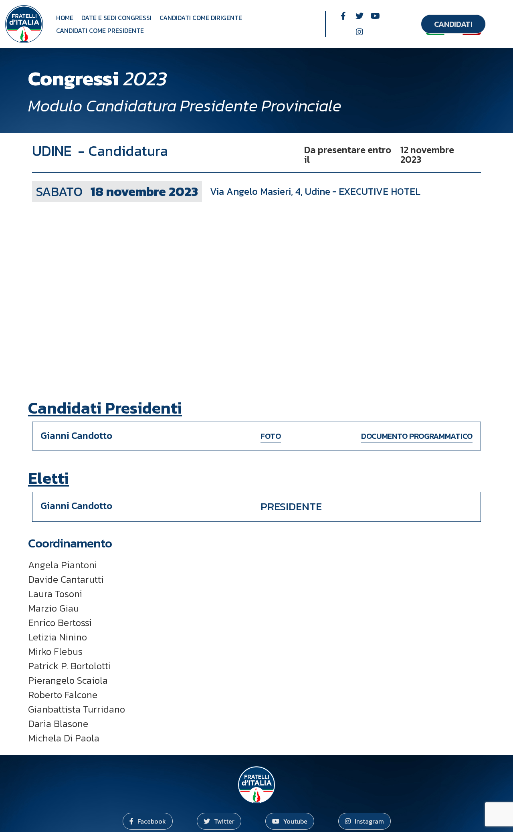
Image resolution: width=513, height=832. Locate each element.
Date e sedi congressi (116, 17)
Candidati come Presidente (100, 30)
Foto (271, 436)
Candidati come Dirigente (201, 17)
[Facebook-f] (343, 16)
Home (64, 17)
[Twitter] (359, 16)
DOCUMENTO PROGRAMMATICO (417, 436)
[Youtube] (376, 16)
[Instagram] (359, 32)
